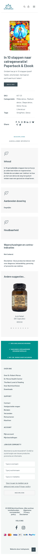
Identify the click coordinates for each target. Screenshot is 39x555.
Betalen (7, 410)
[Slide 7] (25, 328)
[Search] (23, 7)
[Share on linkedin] (27, 122)
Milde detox (21, 99)
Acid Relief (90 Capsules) (19, 317)
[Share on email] (20, 124)
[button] (34, 6)
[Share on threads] (21, 122)
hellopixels (25, 549)
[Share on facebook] (16, 122)
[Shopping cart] (27, 7)
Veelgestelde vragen (12, 406)
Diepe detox (27, 102)
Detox (28, 112)
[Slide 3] (16, 328)
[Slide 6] (23, 328)
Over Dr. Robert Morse (12, 375)
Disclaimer (24, 514)
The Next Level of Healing (14, 382)
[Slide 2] (13, 328)
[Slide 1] (11, 328)
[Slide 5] (21, 328)
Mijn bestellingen (10, 437)
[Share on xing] (17, 124)
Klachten (7, 420)
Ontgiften (21, 112)
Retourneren (9, 417)
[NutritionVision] (8, 6)
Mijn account (9, 434)
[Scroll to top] (34, 549)
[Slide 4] (18, 328)
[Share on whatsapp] (30, 122)
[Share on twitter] (19, 122)
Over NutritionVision (12, 386)
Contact (7, 403)
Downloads (8, 389)
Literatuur (21, 109)
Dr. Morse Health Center (13, 379)
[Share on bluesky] (33, 122)
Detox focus (21, 106)
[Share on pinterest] (24, 122)
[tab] (19, 142)
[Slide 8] (28, 328)
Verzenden (8, 413)
